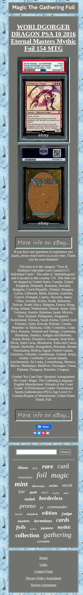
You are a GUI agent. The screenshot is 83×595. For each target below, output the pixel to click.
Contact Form (43, 571)
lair (21, 491)
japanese (47, 528)
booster (19, 514)
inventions (43, 521)
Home (43, 558)
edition (49, 513)
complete (43, 541)
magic (60, 475)
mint (21, 484)
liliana (23, 467)
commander (57, 506)
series (53, 486)
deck (35, 468)
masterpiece (25, 477)
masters (24, 521)
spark (33, 492)
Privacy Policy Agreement (43, 578)
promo (28, 505)
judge (66, 514)
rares (66, 493)
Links (43, 564)
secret (67, 485)
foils (21, 527)
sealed (29, 499)
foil (42, 475)
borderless (51, 498)
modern (33, 529)
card (63, 466)
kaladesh (32, 514)
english (55, 493)
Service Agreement (43, 585)
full (41, 507)
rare (47, 466)
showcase (38, 486)
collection (27, 535)
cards (62, 520)
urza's (44, 492)
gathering (58, 534)
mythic (64, 527)
